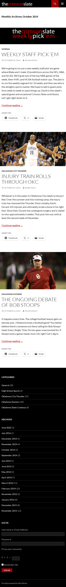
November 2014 (9, 444)
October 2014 (8, 449)
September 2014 (9, 455)
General (6, 49)
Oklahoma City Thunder (14, 171)
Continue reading (12, 105)
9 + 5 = (7, 557)
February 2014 (9, 488)
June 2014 (6, 466)
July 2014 (6, 461)
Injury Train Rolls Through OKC (26, 179)
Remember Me (11, 564)
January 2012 (8, 499)
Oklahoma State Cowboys (14, 407)
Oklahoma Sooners (12, 294)
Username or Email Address (15, 529)
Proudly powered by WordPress (14, 583)
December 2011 (9, 505)
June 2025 (6, 427)
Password (6, 539)
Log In (7, 570)
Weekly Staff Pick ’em (30, 54)
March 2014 (7, 483)
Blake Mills (30, 188)
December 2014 (9, 438)
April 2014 (7, 477)
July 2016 (6, 433)
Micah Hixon (31, 60)
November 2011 (9, 510)
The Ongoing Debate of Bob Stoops (29, 302)
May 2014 (6, 472)
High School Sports (11, 390)
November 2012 (9, 494)
